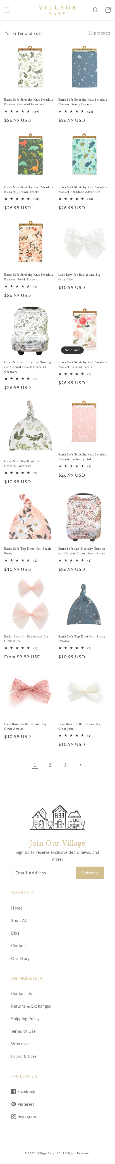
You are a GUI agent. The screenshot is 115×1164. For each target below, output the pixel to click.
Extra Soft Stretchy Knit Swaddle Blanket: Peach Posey (28, 277)
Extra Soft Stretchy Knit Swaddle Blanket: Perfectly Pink (82, 456)
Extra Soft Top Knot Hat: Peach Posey (27, 551)
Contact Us (21, 993)
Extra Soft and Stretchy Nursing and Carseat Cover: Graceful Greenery (27, 367)
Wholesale (20, 1043)
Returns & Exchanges (31, 1006)
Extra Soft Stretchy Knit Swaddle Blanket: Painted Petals (82, 364)
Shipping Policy (25, 1018)
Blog (15, 933)
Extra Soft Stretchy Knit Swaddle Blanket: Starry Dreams (82, 102)
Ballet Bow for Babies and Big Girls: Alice (26, 638)
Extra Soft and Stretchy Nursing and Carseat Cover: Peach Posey (82, 551)
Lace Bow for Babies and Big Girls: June (79, 726)
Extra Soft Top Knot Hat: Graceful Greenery (23, 463)
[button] (7, 10)
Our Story (20, 958)
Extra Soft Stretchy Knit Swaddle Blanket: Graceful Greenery (28, 102)
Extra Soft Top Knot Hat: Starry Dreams (82, 638)
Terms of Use (23, 1031)
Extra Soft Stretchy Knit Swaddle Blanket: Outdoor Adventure (82, 189)
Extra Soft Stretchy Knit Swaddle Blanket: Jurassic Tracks (28, 189)
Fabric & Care (24, 1056)
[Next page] (80, 765)
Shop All (19, 920)
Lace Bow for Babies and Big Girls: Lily (79, 277)
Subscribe (90, 872)
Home (16, 908)
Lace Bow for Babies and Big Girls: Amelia (25, 726)
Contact (18, 945)
